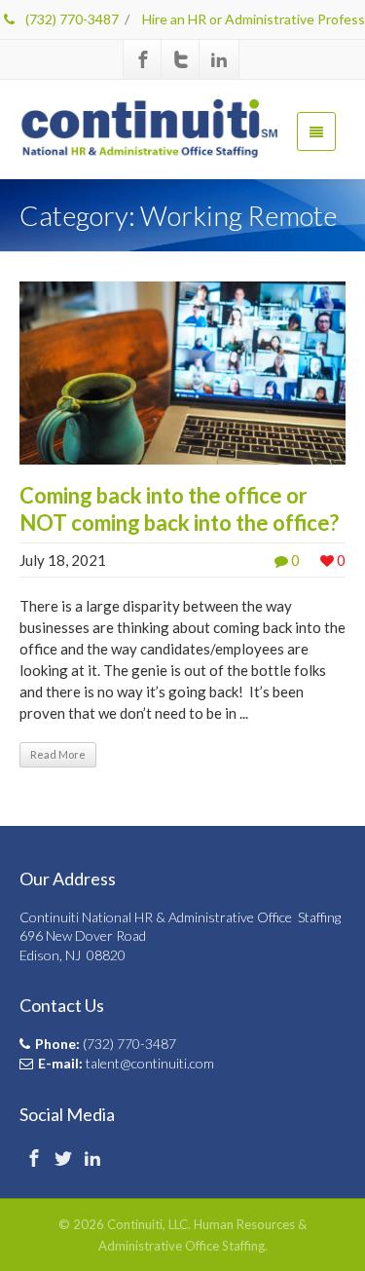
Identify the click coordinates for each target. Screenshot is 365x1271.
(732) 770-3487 (70, 19)
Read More (58, 754)
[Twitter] (181, 59)
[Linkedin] (219, 59)
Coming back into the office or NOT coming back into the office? (179, 509)
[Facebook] (143, 59)
